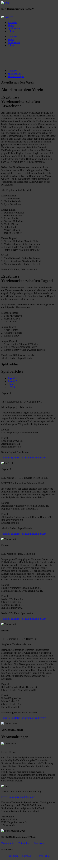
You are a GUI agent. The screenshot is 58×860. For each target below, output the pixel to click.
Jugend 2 (12, 381)
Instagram (13, 856)
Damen (11, 384)
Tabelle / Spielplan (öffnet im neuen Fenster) (23, 457)
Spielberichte (14, 73)
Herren (11, 387)
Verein (11, 25)
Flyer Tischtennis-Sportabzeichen (18, 797)
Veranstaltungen (16, 76)
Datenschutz (7, 843)
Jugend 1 (12, 378)
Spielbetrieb (14, 28)
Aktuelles (12, 22)
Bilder (11, 31)
